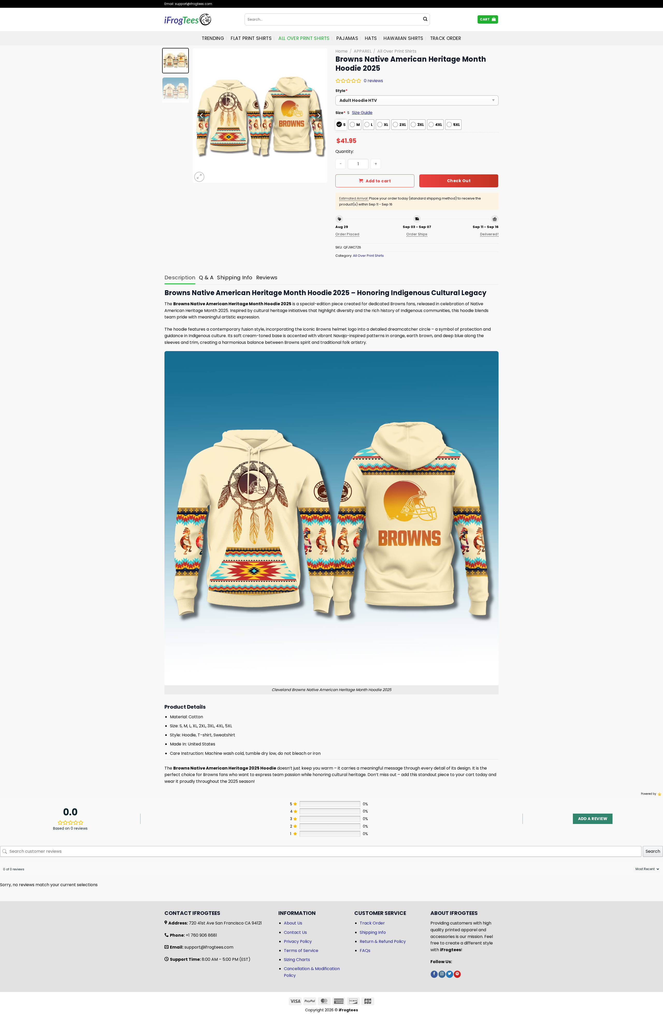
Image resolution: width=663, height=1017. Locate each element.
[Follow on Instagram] (441, 974)
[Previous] (201, 115)
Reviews (267, 277)
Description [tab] (179, 277)
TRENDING (213, 38)
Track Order (445, 38)
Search (653, 851)
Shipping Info (373, 932)
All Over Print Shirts (303, 38)
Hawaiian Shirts (403, 38)
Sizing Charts (297, 960)
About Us (293, 923)
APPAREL (362, 51)
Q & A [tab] (206, 277)
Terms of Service (301, 951)
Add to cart (378, 181)
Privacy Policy (298, 941)
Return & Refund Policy (383, 941)
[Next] (318, 115)
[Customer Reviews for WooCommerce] (659, 794)
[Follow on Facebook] (434, 974)
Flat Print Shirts (251, 38)
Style (341, 90)
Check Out (459, 180)
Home (341, 51)
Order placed (347, 234)
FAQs (365, 951)
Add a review (592, 818)
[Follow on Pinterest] (457, 974)
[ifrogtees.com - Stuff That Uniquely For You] (200, 19)
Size (340, 112)
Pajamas (347, 38)
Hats (371, 38)
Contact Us (295, 932)
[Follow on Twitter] (449, 974)
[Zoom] (199, 177)
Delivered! (489, 234)
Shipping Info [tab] (234, 277)
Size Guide (362, 113)
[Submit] (425, 19)
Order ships (416, 234)
